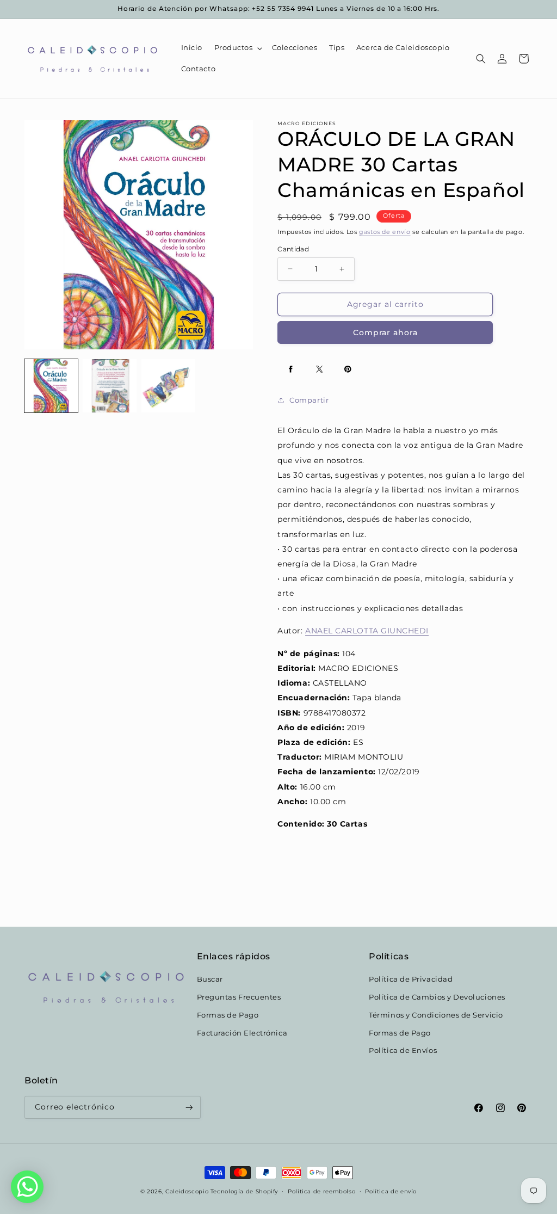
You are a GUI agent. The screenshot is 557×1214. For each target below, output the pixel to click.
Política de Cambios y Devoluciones (437, 997)
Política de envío (391, 1191)
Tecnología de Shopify (244, 1191)
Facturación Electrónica (242, 1033)
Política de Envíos (403, 1050)
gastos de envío (384, 232)
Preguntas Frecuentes (239, 997)
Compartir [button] (309, 400)
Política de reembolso (321, 1191)
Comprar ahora (385, 332)
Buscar (210, 979)
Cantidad (293, 249)
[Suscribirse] (189, 1107)
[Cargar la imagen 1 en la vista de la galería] (51, 385)
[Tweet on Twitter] (319, 369)
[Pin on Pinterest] (348, 369)
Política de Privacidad (411, 979)
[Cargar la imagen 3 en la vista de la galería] (168, 385)
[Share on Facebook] (290, 369)
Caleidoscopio (186, 1191)
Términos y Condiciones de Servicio (436, 1015)
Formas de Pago (228, 1015)
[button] (237, 48)
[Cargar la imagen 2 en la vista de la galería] (109, 385)
